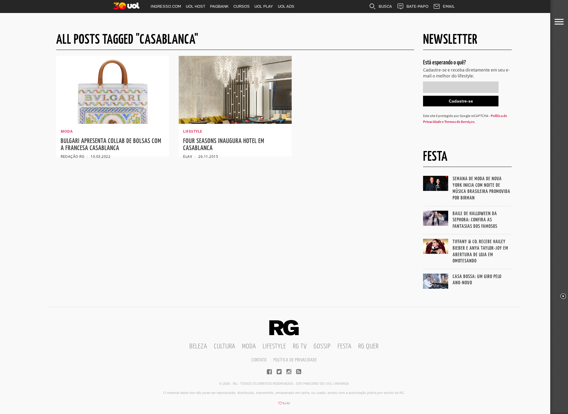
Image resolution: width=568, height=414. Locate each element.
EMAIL (449, 6)
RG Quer (368, 346)
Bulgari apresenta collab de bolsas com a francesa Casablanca (111, 145)
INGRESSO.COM (166, 6)
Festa (344, 346)
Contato (259, 360)
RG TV (300, 346)
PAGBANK (219, 6)
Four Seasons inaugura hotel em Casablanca (223, 145)
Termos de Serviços (459, 121)
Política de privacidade (295, 360)
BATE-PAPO (417, 6)
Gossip (322, 346)
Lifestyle (274, 346)
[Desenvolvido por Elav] (284, 405)
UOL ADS (286, 6)
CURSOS (241, 6)
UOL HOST (195, 6)
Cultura (224, 346)
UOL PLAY (263, 6)
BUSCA (385, 6)
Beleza (198, 346)
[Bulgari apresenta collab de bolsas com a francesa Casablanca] (112, 122)
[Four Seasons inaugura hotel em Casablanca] (235, 122)
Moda (249, 346)
